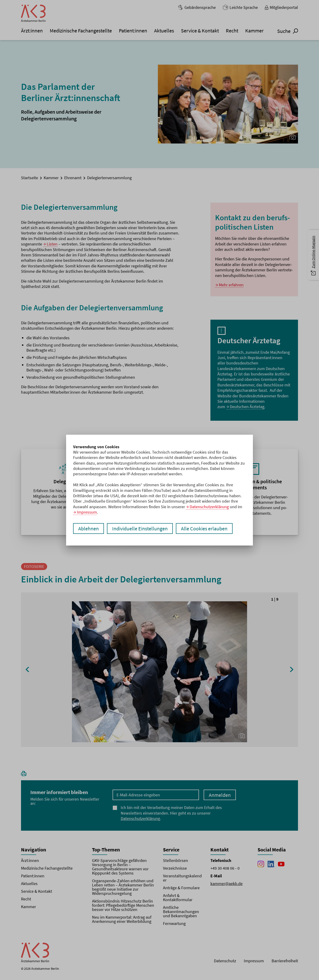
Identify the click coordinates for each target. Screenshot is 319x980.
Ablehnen (88, 528)
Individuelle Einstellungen (140, 528)
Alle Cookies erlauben (204, 528)
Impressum (87, 512)
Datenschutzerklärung (209, 506)
